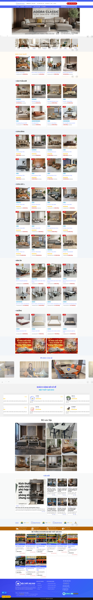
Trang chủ (28, 3)
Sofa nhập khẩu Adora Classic (52, 101)
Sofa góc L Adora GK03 (67, 204)
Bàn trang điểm (37, 6)
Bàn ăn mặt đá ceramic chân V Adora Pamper (54, 281)
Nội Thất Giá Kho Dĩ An (20, 568)
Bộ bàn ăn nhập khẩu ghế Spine (22, 280)
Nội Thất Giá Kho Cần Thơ (30, 546)
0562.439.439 (19, 551)
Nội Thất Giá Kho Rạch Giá (51, 546)
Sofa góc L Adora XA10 (51, 251)
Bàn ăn (22, 6)
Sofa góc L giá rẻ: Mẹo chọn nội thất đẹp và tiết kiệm (72, 490)
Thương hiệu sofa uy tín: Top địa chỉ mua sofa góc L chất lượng (51, 509)
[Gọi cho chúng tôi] (68, 583)
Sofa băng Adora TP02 (67, 151)
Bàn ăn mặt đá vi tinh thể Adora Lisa (38, 72)
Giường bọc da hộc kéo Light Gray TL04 (69, 331)
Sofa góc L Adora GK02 (51, 204)
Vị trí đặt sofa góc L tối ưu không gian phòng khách (72, 509)
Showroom (47, 3)
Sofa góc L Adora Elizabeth (68, 251)
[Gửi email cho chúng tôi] (76, 0)
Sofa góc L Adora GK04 (20, 228)
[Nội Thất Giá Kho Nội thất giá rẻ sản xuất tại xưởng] (46, 22)
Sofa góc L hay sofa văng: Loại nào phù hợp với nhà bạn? (62, 509)
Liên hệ (54, 3)
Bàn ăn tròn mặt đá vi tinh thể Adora (22, 303)
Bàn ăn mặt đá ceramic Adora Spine (54, 72)
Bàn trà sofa (29, 6)
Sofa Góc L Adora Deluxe (51, 123)
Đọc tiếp (43, 511)
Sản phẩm (33, 3)
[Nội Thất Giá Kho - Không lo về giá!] (20, 3)
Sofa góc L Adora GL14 (36, 204)
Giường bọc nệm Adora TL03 (21, 330)
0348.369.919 (29, 574)
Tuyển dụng (68, 0)
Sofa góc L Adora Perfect (67, 101)
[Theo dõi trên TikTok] (66, 583)
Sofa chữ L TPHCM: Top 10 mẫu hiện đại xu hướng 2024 (51, 490)
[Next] (92, 36)
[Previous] (88, 36)
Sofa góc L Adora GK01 (20, 72)
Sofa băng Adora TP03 (20, 175)
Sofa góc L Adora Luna (20, 251)
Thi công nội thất (40, 3)
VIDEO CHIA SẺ (47, 358)
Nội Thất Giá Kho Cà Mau (20, 546)
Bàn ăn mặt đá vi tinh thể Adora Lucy (38, 303)
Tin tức (17, 505)
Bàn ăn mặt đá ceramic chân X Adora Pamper (38, 281)
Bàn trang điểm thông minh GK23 (69, 123)
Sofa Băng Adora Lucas (20, 101)
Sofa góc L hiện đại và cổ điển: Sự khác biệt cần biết (62, 490)
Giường (44, 6)
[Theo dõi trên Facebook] (73, 0)
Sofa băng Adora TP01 (20, 151)
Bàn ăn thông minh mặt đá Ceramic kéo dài (69, 281)
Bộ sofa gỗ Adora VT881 (67, 175)
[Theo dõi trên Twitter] (75, 0)
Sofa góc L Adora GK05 (36, 228)
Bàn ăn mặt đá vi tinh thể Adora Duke (70, 303)
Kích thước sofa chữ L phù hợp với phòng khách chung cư (28, 507)
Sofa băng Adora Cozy (36, 101)
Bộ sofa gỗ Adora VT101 (52, 175)
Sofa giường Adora (35, 123)
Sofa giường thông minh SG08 (21, 123)
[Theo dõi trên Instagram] (74, 0)
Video (51, 3)
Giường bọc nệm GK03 (36, 330)
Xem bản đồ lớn (22, 553)
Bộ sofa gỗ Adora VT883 (36, 175)
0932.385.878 (19, 572)
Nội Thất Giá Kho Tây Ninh (62, 546)
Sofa (18, 6)
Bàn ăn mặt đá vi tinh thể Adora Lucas (54, 303)
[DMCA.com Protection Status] (74, 593)
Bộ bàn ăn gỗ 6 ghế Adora (68, 72)
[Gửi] (76, 7)
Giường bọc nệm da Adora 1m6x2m (53, 330)
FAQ (71, 0)
